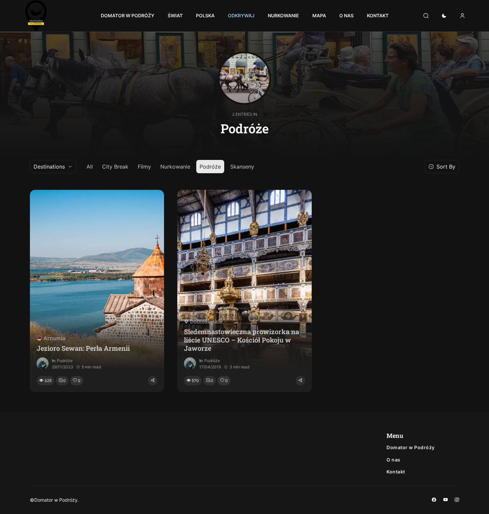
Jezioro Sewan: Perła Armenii (83, 348)
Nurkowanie (175, 166)
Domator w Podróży (411, 447)
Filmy (144, 166)
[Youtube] (445, 500)
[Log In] (462, 16)
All (89, 166)
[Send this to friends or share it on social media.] (152, 380)
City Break (115, 166)
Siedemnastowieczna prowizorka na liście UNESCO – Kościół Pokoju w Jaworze (241, 339)
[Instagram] (456, 500)
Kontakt (396, 471)
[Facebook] (434, 500)
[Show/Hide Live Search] (425, 16)
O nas (394, 459)
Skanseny (242, 166)
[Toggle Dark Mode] (444, 16)
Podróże (210, 166)
